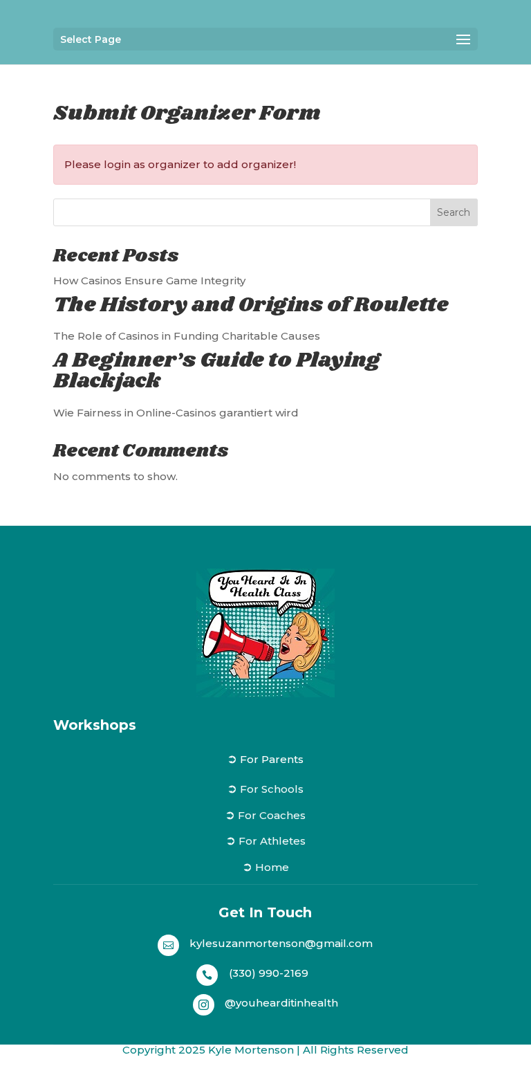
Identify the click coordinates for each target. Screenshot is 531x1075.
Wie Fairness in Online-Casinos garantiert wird (176, 412)
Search (453, 212)
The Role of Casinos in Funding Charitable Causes (186, 335)
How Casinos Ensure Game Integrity (149, 280)
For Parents (272, 759)
